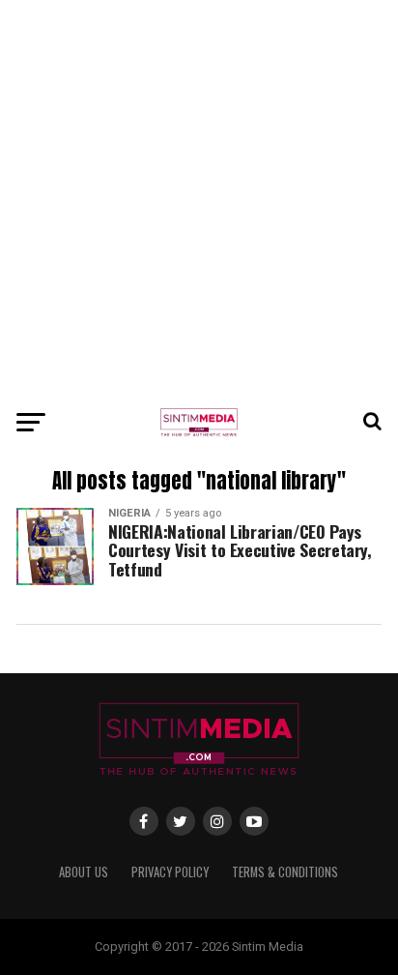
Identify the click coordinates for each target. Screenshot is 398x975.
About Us (83, 872)
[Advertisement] (199, 199)
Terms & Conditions (285, 872)
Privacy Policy (170, 872)
